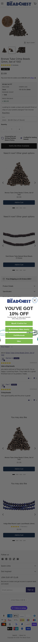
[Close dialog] (34, 300)
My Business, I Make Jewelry (19, 329)
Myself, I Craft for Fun (19, 323)
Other (19, 341)
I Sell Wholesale (19, 335)
